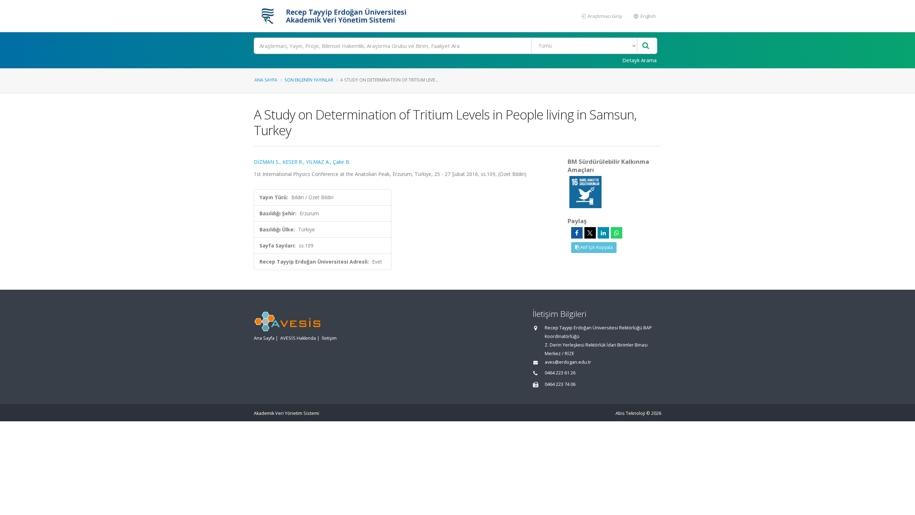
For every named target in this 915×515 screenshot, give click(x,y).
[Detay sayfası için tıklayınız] (585, 191)
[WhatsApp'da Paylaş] (616, 233)
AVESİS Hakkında (298, 338)
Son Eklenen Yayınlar (309, 80)
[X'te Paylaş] (590, 233)
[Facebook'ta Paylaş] (577, 233)
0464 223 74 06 (560, 384)
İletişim (329, 338)
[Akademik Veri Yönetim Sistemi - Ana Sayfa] (269, 16)
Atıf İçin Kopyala (596, 247)
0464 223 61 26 (560, 373)
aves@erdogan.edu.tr (568, 362)
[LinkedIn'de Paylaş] (603, 233)
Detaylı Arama (639, 60)
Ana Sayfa (265, 80)
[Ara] (646, 46)
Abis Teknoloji (630, 413)
